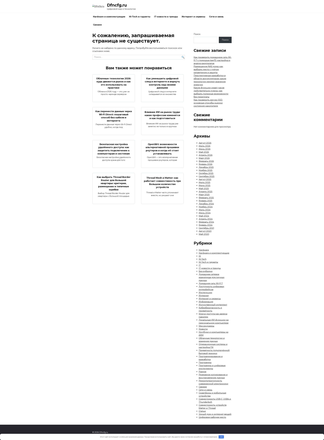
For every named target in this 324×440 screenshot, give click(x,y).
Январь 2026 (205, 164)
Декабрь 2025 (206, 167)
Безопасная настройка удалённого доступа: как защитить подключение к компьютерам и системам (114, 149)
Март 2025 (204, 194)
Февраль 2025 (206, 197)
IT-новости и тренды (166, 16)
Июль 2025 (204, 182)
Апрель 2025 (205, 191)
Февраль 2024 (206, 222)
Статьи (202, 411)
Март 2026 (204, 158)
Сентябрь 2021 (206, 228)
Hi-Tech (202, 259)
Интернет (204, 295)
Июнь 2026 (204, 149)
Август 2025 (205, 179)
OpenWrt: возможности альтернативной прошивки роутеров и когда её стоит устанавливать (162, 149)
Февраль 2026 (206, 161)
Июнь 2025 (204, 185)
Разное (202, 371)
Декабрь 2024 (206, 204)
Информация (206, 302)
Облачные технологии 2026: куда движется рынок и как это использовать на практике (113, 83)
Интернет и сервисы (193, 16)
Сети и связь (216, 16)
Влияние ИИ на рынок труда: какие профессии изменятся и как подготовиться (162, 115)
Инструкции (205, 292)
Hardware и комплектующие (109, 16)
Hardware (204, 250)
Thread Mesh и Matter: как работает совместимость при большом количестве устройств (162, 182)
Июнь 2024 (204, 213)
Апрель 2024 (205, 219)
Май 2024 (204, 216)
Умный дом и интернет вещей (215, 414)
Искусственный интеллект (213, 305)
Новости (203, 329)
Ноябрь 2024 (205, 207)
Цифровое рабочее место (212, 417)
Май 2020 (204, 234)
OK (221, 437)
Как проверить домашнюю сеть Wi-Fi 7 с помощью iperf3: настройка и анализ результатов (212, 60)
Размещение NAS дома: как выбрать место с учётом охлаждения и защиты (208, 69)
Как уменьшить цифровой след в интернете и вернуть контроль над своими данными (162, 83)
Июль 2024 (204, 210)
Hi (200, 256)
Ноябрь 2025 (205, 170)
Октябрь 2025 (206, 173)
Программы (205, 362)
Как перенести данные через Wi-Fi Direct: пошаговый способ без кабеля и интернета (113, 116)
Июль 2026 (204, 146)
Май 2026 (204, 152)
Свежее (97, 25)
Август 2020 (205, 231)
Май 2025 (204, 188)
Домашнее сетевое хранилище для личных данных (211, 277)
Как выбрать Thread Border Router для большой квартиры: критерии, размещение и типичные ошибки (113, 183)
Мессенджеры (206, 326)
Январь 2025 (205, 201)
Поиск (197, 34)
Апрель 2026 (205, 155)
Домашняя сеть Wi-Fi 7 (211, 283)
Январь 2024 (205, 225)
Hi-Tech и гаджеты (139, 16)
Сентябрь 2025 (206, 176)
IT (200, 265)
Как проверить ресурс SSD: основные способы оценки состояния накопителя (208, 103)
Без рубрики (205, 271)
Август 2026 (205, 143)
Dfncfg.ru (117, 5)
